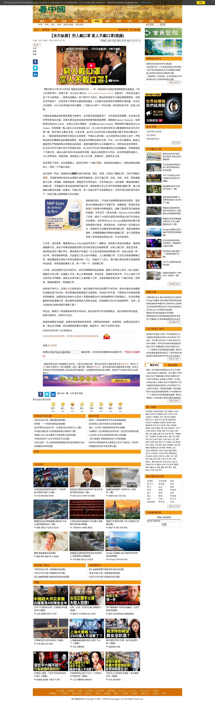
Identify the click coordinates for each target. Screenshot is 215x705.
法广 (147, 436)
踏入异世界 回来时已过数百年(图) (160, 73)
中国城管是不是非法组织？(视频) (48, 640)
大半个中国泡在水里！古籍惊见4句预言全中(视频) (172, 178)
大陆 (53, 21)
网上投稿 (60, 691)
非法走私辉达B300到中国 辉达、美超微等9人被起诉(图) (172, 243)
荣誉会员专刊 (153, 58)
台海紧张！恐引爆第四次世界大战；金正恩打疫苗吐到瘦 (114, 431)
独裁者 (39, 680)
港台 (86, 21)
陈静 (161, 490)
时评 (40, 25)
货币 (160, 439)
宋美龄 (148, 464)
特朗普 (170, 411)
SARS (166, 453)
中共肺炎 (149, 411)
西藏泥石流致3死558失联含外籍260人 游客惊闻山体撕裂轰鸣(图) (172, 210)
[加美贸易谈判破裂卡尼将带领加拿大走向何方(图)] (153, 197)
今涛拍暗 (163, 481)
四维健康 (151, 502)
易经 (147, 467)
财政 (156, 442)
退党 (174, 422)
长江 (152, 420)
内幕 (163, 431)
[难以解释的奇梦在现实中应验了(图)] (153, 186)
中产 (164, 442)
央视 (160, 456)
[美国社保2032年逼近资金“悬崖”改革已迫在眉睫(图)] (153, 154)
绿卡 (166, 459)
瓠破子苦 (111, 528)
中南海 (159, 431)
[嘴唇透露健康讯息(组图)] (50, 533)
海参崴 (168, 442)
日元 (173, 439)
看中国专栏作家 (155, 476)
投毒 (42, 496)
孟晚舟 (148, 428)
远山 (161, 487)
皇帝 (171, 464)
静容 (161, 496)
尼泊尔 (56, 528)
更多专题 (175, 143)
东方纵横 (52, 345)
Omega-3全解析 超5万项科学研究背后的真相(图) (172, 232)
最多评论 (154, 365)
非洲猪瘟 (169, 445)
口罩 (34, 48)
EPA (118, 559)
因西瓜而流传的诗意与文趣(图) (159, 64)
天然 (120, 496)
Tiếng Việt (144, 691)
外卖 (38, 496)
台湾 (173, 442)
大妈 (156, 445)
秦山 (149, 496)
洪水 (160, 420)
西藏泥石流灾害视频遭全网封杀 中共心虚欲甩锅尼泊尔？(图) (172, 221)
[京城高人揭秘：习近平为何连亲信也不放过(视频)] (50, 653)
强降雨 (43, 614)
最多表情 (172, 365)
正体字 (93, 614)
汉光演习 (149, 422)
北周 (121, 528)
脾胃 (42, 556)
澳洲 (153, 462)
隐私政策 (111, 691)
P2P (179, 445)
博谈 (97, 21)
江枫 (161, 499)
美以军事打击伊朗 (153, 132)
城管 (43, 644)
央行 (174, 436)
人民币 (165, 439)
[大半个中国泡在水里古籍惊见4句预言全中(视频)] (50, 587)
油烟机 (111, 496)
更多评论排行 (174, 401)
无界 (164, 693)
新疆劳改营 (173, 453)
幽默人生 (153, 467)
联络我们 (71, 691)
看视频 (107, 693)
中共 (158, 425)
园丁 (149, 493)
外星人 (148, 470)
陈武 (74, 496)
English (122, 691)
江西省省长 (77, 528)
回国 (158, 459)
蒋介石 (175, 462)
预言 (117, 528)
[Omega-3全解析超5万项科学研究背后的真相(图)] (122, 533)
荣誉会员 (124, 364)
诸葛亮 (176, 464)
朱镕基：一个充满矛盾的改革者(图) (49, 424)
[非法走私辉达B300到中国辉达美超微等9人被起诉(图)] (153, 240)
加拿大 (165, 436)
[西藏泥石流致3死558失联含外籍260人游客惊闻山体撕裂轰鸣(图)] (86, 533)
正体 (109, 41)
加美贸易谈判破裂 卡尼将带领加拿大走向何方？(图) (172, 200)
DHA (122, 559)
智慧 (158, 467)
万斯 (162, 428)
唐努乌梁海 (172, 450)
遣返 (151, 459)
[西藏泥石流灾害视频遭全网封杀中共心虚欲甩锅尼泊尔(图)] (50, 501)
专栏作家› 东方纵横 (129, 29)
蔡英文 (178, 442)
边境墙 (157, 428)
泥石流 (50, 528)
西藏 (38, 528)
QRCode (61, 393)
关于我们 (89, 691)
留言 (119, 41)
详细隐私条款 (145, 3)
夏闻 (172, 487)
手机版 (103, 41)
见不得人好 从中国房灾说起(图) (159, 310)
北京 (147, 445)
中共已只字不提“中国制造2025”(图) (49, 573)
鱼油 (126, 559)
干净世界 (64, 693)
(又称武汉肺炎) (158, 411)
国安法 (148, 420)
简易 (172, 481)
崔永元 (153, 431)
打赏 (114, 41)
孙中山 (169, 462)
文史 (130, 21)
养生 (160, 470)
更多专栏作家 (174, 506)
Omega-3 (112, 559)
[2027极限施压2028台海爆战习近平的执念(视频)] (122, 587)
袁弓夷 (165, 420)
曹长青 (162, 502)
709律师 (169, 448)
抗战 (164, 462)
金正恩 (163, 425)
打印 (124, 41)
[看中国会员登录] (163, 33)
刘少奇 (162, 464)
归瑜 (172, 484)
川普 (165, 411)
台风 (38, 614)
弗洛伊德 (149, 425)
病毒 (92, 208)
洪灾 (55, 614)
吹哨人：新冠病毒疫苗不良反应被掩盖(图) (107, 420)
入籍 (162, 459)
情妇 (147, 434)
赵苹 (172, 493)
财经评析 (79, 25)
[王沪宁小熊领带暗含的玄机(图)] (153, 262)
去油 (124, 496)
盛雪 (161, 493)
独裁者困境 (129, 614)
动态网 (155, 693)
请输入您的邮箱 (164, 517)
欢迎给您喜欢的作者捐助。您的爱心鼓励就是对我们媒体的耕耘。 (72, 336)
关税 (152, 428)
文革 (156, 470)
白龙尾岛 (154, 453)
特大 (129, 41)
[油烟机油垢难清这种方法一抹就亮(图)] (122, 469)
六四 (175, 414)
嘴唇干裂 (48, 556)
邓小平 (153, 464)
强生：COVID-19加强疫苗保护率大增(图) (107, 427)
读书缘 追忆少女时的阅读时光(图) (160, 79)
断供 (119, 680)
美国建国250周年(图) (43, 446)
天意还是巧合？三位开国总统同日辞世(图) (163, 67)
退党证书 (144, 693)
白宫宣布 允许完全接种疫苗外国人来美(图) (107, 435)
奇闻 (151, 21)
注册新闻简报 (153, 512)
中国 (74, 559)
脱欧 (170, 436)
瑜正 (149, 499)
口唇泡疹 (55, 556)
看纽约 (116, 693)
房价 (160, 445)
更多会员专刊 (174, 82)
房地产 (148, 442)
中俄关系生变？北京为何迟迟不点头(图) (51, 439)
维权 (163, 448)
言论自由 (149, 456)
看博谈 (46, 29)
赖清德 (173, 425)
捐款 (80, 691)
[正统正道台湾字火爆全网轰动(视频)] (86, 587)
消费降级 (80, 647)
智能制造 (112, 647)
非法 (47, 644)
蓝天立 (79, 496)
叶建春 (84, 528)
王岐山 (168, 425)
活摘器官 (156, 417)
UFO (154, 425)
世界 (119, 21)
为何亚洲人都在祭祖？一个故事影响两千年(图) (172, 254)
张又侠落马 (151, 135)
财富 (160, 442)
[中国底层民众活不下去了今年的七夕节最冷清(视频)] (86, 653)
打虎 (162, 434)
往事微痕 (156, 422)
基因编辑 (152, 448)
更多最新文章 (174, 322)
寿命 (152, 470)
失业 (74, 647)
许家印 (84, 496)
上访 (174, 448)
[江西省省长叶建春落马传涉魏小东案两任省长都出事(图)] (86, 501)
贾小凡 (150, 484)
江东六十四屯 (163, 450)
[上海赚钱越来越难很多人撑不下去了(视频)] (86, 620)
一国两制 (177, 434)
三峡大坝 (167, 417)
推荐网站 (53, 693)
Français (133, 691)
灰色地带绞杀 (118, 614)
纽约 (108, 21)
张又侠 (170, 414)
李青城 (173, 496)
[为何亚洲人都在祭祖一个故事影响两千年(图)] (153, 251)
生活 (140, 21)
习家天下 (52, 680)
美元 (151, 439)
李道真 (162, 484)
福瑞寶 (134, 693)
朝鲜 (160, 436)
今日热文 (39, 464)
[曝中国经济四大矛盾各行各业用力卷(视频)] (122, 620)
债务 (178, 436)
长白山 (148, 453)
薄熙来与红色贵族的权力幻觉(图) (160, 313)
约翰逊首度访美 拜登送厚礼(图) (102, 446)
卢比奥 (175, 411)
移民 (168, 456)
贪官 (176, 431)
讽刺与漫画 (68, 25)
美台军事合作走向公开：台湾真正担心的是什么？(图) (57, 427)
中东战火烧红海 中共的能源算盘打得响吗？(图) (55, 431)
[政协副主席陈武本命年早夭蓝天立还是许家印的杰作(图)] (86, 469)
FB (158, 436)
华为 (151, 434)
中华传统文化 (84, 614)
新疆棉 (173, 417)
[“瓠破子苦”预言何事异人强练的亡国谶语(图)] (122, 501)
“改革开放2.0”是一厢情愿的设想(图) (49, 420)
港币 (177, 439)
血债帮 (45, 680)
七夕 (74, 680)
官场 (64, 21)
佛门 (58, 680)
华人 (164, 456)
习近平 (165, 414)
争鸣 (47, 25)
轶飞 (149, 487)
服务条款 (100, 691)
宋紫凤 (150, 481)
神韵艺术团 (76, 693)
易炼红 (90, 528)
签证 (155, 459)
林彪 (158, 464)
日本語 (155, 691)
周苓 (149, 490)
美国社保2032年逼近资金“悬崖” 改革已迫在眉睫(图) (172, 156)
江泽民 (148, 431)
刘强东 (151, 445)
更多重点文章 (174, 284)
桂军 (160, 462)
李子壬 (173, 499)
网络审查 (154, 450)
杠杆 (147, 439)
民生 (170, 459)
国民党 (169, 422)
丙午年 (50, 614)
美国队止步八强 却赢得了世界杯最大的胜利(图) (55, 435)
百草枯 (51, 496)
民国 (157, 462)
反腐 (158, 434)
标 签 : (36, 45)
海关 (147, 459)
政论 (53, 25)
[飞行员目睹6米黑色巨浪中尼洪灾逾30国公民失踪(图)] (153, 164)
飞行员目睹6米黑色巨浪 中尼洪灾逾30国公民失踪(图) (171, 167)
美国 (75, 21)
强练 (125, 528)
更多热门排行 (174, 359)
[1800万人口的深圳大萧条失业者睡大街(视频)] (122, 653)
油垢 (116, 496)
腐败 (155, 434)
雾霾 (147, 448)
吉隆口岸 (44, 528)
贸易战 (159, 414)
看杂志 (98, 693)
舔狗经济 (88, 680)
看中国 (53, 11)
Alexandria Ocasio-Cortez (100, 93)
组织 (51, 644)
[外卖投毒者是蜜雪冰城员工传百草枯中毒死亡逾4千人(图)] (50, 469)
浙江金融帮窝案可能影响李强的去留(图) (51, 577)
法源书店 (88, 693)
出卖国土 (149, 417)
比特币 (155, 439)
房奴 (114, 680)
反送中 (172, 431)
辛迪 (172, 502)
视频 (162, 21)
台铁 (161, 417)
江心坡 (160, 453)
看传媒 (125, 693)
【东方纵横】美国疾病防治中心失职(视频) (107, 439)
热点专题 (151, 127)
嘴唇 (38, 556)
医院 (46, 496)
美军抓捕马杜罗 (153, 139)
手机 (166, 467)
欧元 (169, 439)
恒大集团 (91, 496)
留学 (176, 456)
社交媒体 (152, 436)
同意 (201, 3)
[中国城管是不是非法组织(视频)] (50, 620)
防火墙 (159, 448)
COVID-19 (153, 414)
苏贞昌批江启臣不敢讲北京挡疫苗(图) (105, 424)
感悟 (162, 467)
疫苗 (34, 51)
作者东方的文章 (43, 416)
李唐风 (173, 490)
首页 (42, 21)
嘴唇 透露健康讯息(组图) (45, 553)
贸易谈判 (171, 428)
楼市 (152, 442)
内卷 (118, 647)
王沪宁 (178, 428)
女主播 (155, 456)
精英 (34, 54)
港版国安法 (172, 420)
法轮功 (148, 450)
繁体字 (75, 614)
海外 (175, 459)
